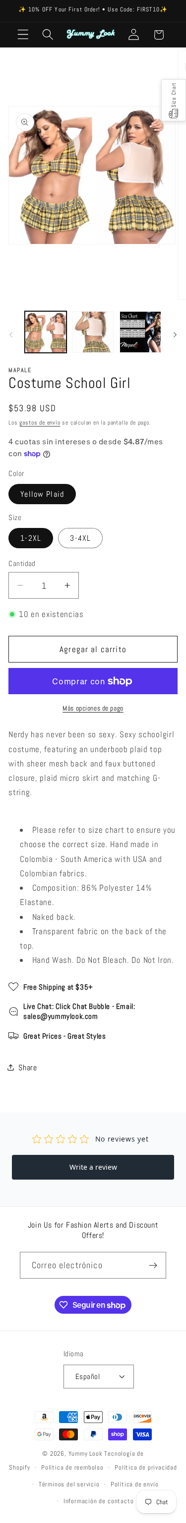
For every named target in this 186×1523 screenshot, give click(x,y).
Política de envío (135, 1484)
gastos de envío (39, 422)
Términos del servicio (69, 1484)
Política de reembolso (72, 1468)
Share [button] (27, 1067)
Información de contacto (98, 1501)
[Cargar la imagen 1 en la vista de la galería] (45, 332)
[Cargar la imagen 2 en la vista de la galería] (93, 332)
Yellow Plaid (42, 494)
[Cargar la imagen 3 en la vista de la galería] (140, 332)
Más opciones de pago (93, 708)
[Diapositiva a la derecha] (175, 335)
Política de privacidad (146, 1468)
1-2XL (30, 538)
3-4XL (80, 538)
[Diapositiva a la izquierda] (11, 335)
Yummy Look (85, 1454)
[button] (23, 35)
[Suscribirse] (153, 1265)
